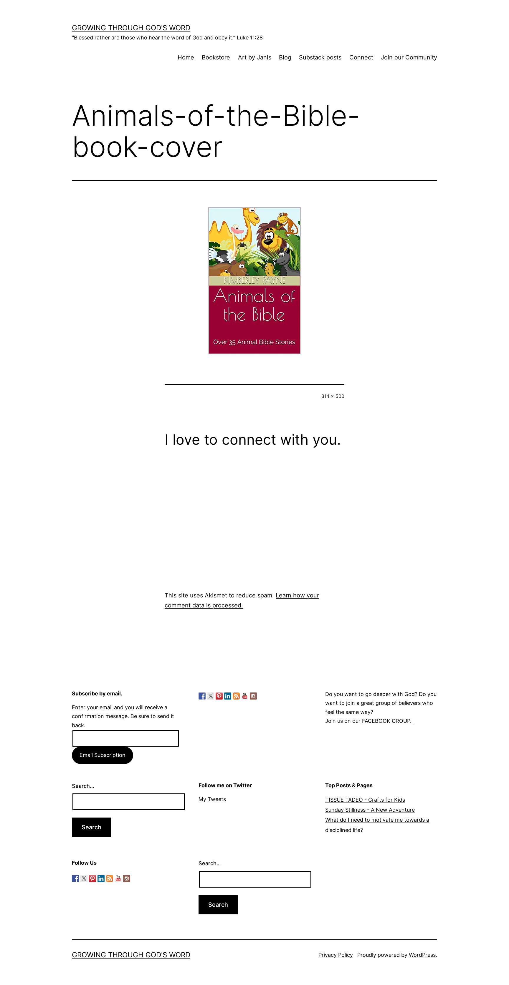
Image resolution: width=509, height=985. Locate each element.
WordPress (422, 955)
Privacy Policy (335, 955)
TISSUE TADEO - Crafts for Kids (365, 800)
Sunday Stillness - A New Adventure (370, 810)
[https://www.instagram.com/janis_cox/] (253, 696)
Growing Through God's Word (131, 28)
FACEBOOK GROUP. (387, 721)
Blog (285, 57)
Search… (83, 786)
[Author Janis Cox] (202, 696)
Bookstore (216, 57)
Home (186, 57)
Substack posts (320, 57)
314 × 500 (332, 396)
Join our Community (409, 57)
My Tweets (212, 799)
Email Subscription (102, 755)
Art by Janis (254, 57)
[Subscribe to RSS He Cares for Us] (236, 696)
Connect (361, 57)
